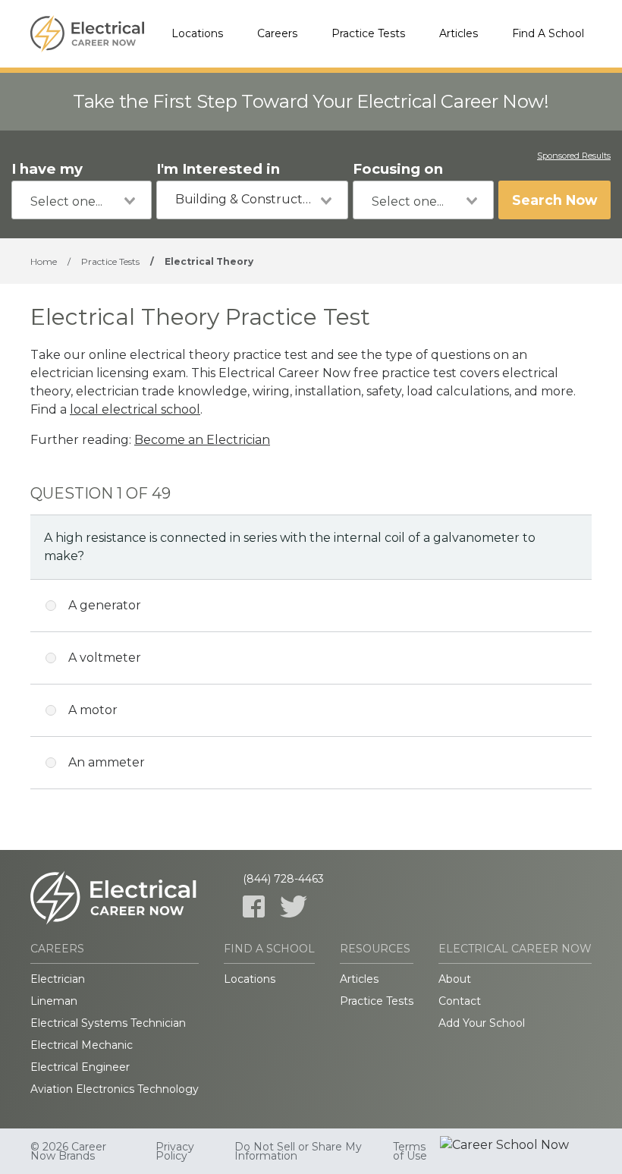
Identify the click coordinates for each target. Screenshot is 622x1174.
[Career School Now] (516, 1151)
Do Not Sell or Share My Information (298, 1151)
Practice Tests (368, 33)
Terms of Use (410, 1151)
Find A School (548, 33)
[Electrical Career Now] (87, 34)
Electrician (57, 979)
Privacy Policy (175, 1151)
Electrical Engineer (80, 1067)
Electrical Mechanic (81, 1045)
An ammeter (106, 762)
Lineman (53, 1001)
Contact (459, 1001)
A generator (104, 605)
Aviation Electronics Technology (114, 1089)
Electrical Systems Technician (108, 1023)
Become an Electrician (202, 440)
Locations (197, 33)
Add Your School (481, 1023)
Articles (458, 33)
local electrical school (135, 409)
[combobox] (81, 200)
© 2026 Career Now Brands (68, 1151)
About (454, 979)
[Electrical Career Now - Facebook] (254, 906)
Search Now (554, 200)
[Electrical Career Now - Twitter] (293, 906)
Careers (277, 33)
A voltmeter (104, 657)
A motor (93, 710)
